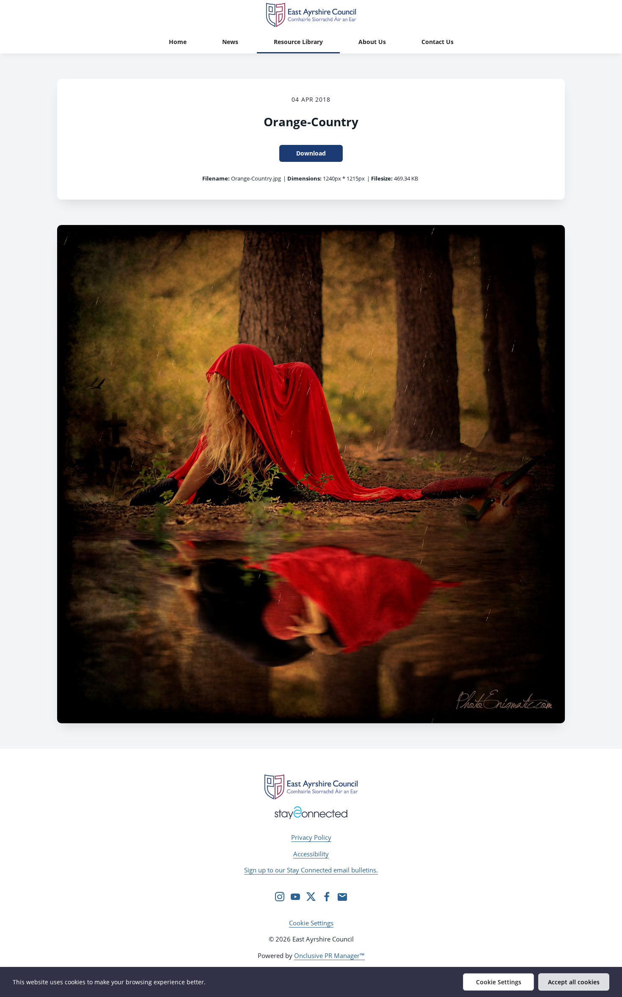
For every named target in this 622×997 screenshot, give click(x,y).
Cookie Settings (311, 923)
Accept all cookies (574, 982)
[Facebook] (326, 896)
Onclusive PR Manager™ (329, 955)
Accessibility (311, 854)
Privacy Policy (311, 837)
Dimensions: (304, 178)
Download (311, 153)
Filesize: (382, 178)
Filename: (216, 178)
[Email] (342, 896)
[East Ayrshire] (311, 787)
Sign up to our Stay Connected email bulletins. (311, 870)
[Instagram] (279, 896)
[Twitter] (311, 896)
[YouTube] (295, 896)
